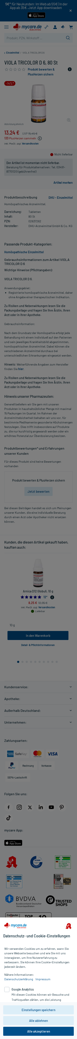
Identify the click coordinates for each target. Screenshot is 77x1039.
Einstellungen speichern (38, 1010)
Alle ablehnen (38, 1020)
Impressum (43, 979)
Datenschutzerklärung (18, 979)
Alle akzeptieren (38, 1031)
